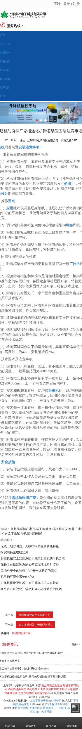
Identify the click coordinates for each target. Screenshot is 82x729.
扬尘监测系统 (44, 711)
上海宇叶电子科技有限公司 (45, 700)
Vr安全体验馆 (11, 533)
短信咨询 (31, 725)
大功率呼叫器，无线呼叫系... (35, 624)
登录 (66, 3)
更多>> (76, 644)
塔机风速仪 (60, 529)
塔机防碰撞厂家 (21, 529)
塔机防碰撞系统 (17, 689)
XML (33, 704)
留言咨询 (51, 725)
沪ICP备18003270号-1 (57, 704)
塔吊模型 (23, 708)
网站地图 (24, 704)
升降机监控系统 (49, 689)
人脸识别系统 (26, 693)
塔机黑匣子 (33, 689)
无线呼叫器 (35, 708)
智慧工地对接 (42, 529)
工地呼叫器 (63, 708)
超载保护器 (41, 693)
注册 (76, 3)
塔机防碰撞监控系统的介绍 (34, 614)
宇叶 (57, 3)
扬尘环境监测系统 (51, 685)
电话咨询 (10, 725)
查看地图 (71, 725)
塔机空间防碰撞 (31, 533)
